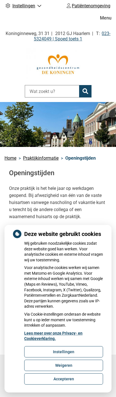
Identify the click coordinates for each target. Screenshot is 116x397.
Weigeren (63, 365)
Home (10, 158)
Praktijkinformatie (41, 158)
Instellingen (63, 352)
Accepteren (63, 379)
